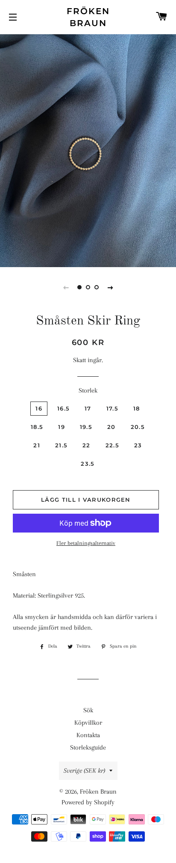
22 (86, 445)
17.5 (112, 408)
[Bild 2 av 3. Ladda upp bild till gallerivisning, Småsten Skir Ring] (88, 287)
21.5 (61, 445)
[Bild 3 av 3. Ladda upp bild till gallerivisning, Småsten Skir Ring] (96, 287)
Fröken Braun (88, 17)
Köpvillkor (88, 722)
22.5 (112, 445)
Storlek (88, 390)
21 (36, 445)
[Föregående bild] (65, 287)
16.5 (63, 408)
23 (138, 445)
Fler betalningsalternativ (85, 543)
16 (38, 408)
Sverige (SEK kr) (84, 770)
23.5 (87, 463)
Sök (88, 710)
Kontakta (88, 735)
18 (136, 408)
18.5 (37, 426)
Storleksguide (88, 747)
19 (61, 426)
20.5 (138, 426)
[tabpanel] (88, 149)
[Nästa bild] (110, 287)
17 (88, 408)
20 (111, 426)
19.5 (86, 426)
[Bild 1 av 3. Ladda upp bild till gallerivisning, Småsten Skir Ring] (79, 287)
